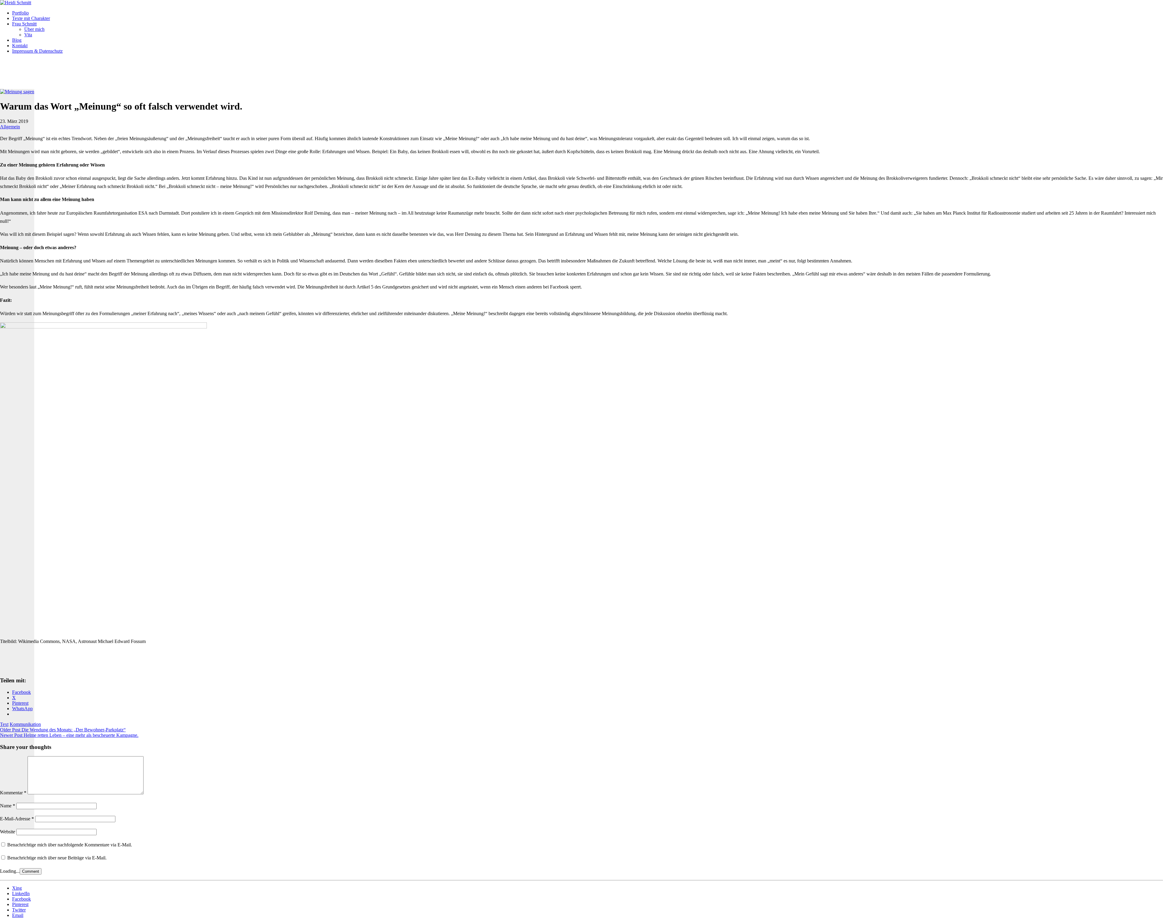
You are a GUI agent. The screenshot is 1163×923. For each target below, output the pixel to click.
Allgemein (10, 126)
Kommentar (13, 792)
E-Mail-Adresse (17, 818)
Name (7, 805)
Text (4, 724)
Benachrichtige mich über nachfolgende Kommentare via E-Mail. (69, 844)
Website (7, 831)
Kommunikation (25, 724)
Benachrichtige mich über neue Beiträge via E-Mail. (57, 857)
